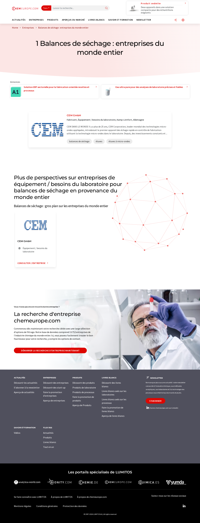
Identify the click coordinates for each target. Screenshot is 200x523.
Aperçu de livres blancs (113, 415)
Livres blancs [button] (96, 19)
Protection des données (75, 506)
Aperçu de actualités (24, 392)
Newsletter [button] (143, 19)
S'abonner (155, 400)
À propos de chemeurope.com (92, 496)
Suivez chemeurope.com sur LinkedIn (164, 408)
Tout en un (48, 446)
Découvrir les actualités (25, 382)
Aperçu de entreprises (54, 400)
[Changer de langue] (183, 20)
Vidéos (17, 432)
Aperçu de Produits (81, 405)
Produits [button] (52, 19)
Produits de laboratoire (84, 387)
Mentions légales (22, 506)
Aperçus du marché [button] (73, 19)
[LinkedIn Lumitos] (184, 506)
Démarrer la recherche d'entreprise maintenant (50, 350)
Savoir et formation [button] (120, 19)
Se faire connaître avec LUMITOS (30, 496)
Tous (45, 8)
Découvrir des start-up (54, 387)
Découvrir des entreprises (56, 382)
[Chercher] (106, 8)
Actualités (48, 432)
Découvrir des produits (83, 382)
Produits (47, 437)
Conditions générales (47, 506)
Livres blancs (49, 442)
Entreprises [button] (36, 19)
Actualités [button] (18, 19)
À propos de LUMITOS (61, 496)
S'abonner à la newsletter (27, 387)
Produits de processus (83, 392)
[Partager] (175, 20)
